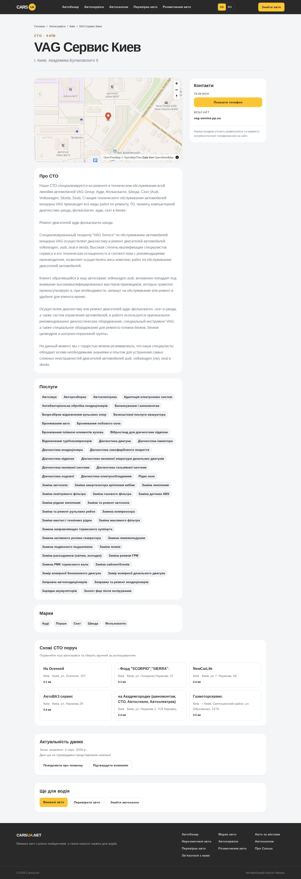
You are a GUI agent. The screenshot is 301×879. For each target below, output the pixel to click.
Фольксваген (115, 623)
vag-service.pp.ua (207, 118)
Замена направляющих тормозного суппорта (77, 529)
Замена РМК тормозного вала (65, 564)
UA (222, 7)
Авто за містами (267, 834)
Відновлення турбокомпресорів (67, 441)
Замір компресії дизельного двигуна (136, 573)
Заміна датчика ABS (153, 494)
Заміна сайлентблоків (112, 564)
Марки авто (227, 834)
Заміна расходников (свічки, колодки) (72, 555)
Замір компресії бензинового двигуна (71, 573)
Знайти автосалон (124, 802)
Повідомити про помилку (63, 765)
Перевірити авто (87, 802)
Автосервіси (94, 7)
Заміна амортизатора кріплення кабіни (105, 485)
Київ (72, 26)
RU (230, 7)
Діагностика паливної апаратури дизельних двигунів (122, 458)
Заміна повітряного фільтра (64, 494)
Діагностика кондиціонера (62, 450)
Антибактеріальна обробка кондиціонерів (75, 405)
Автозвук (49, 397)
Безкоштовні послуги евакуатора (139, 414)
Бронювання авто (56, 423)
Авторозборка (75, 397)
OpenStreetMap (164, 157)
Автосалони (118, 7)
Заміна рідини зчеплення (61, 502)
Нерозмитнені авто (196, 841)
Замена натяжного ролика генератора (71, 538)
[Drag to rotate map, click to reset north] (176, 96)
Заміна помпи (110, 546)
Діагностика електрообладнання (106, 476)
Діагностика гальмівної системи (122, 467)
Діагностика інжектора (155, 441)
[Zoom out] (176, 90)
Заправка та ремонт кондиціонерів (121, 582)
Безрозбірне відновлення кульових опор (74, 414)
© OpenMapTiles (131, 157)
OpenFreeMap (112, 157)
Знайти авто (271, 7)
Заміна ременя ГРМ (123, 555)
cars (25, 7)
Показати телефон (228, 102)
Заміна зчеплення (155, 485)
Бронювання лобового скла (99, 423)
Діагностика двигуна (115, 441)
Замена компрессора (118, 511)
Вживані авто (53, 802)
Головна (39, 26)
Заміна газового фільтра (112, 494)
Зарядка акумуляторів (59, 591)
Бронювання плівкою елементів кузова (72, 432)
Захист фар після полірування (107, 591)
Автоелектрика (105, 397)
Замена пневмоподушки (126, 538)
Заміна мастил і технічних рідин (67, 520)
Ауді (45, 623)
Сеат (77, 623)
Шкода (93, 623)
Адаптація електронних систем (148, 397)
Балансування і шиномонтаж (137, 405)
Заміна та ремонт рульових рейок (68, 511)
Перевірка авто (146, 7)
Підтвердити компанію (110, 765)
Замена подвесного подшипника (67, 546)
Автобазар (70, 7)
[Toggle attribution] (177, 157)
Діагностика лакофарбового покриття (119, 450)
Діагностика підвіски (58, 458)
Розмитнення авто (177, 7)
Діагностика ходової (58, 476)
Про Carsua (264, 848)
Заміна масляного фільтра (119, 520)
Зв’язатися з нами (196, 855)
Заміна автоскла (55, 485)
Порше (61, 623)
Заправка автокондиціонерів (64, 582)
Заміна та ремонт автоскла (108, 502)
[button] (108, 117)
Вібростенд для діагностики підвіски (139, 432)
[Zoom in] (176, 83)
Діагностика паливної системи (65, 467)
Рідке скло (147, 476)
